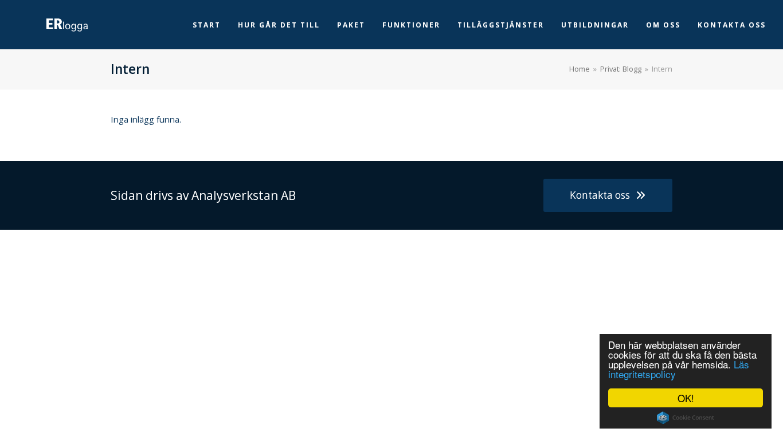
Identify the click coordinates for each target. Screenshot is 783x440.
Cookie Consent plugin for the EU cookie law (685, 417)
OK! (686, 398)
